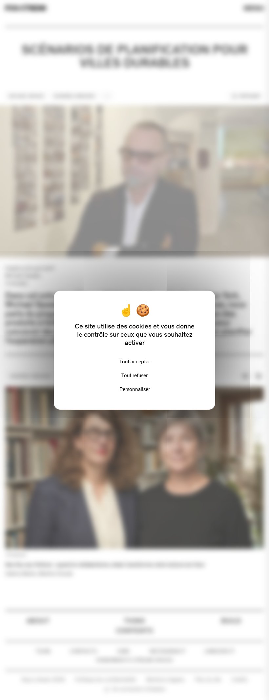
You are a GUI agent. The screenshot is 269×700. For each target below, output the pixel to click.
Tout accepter (134, 361)
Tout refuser (134, 375)
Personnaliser (134, 389)
